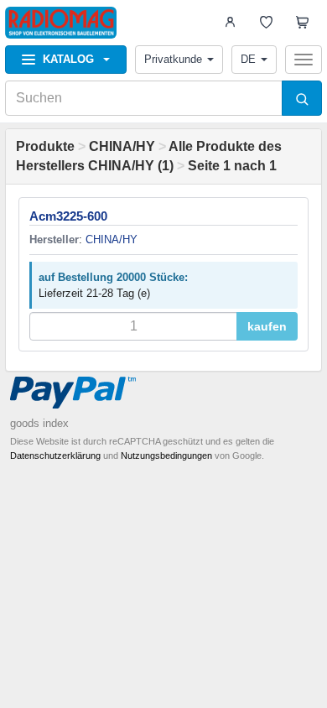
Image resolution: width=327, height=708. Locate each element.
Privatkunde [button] (173, 59)
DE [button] (248, 59)
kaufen (267, 326)
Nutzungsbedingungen (166, 455)
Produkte (45, 146)
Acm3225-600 (68, 216)
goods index (39, 423)
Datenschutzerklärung (55, 455)
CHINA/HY (122, 146)
